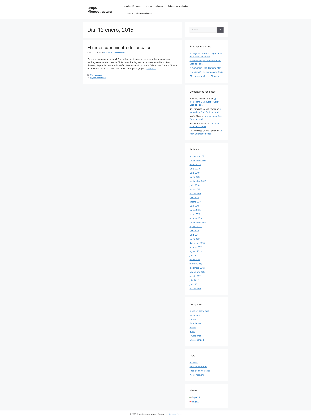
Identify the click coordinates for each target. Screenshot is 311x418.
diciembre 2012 (197, 268)
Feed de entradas (198, 366)
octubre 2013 (196, 247)
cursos (193, 319)
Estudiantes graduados (178, 6)
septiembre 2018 (198, 181)
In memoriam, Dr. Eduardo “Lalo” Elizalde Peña (204, 101)
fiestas (193, 327)
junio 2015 (194, 206)
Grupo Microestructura (99, 9)
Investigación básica (132, 6)
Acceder (194, 362)
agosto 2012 (196, 276)
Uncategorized (96, 75)
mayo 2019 (195, 177)
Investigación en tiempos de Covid (206, 72)
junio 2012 (194, 284)
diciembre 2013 (197, 243)
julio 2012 (194, 280)
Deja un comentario (98, 78)
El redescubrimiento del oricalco (119, 47)
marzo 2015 (195, 210)
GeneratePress (174, 414)
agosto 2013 (196, 251)
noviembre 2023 (198, 156)
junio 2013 (195, 255)
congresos (195, 315)
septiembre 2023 (198, 160)
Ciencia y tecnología (199, 311)
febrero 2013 (196, 264)
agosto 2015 (196, 202)
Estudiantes (195, 323)
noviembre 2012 (197, 272)
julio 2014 (194, 230)
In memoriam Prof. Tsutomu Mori (205, 68)
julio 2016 (194, 197)
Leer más (151, 68)
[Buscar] (220, 30)
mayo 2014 (195, 239)
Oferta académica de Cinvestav (205, 76)
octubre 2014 (196, 218)
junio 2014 (195, 235)
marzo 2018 (195, 193)
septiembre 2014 (198, 222)
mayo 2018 (195, 189)
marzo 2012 (195, 288)
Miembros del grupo (154, 6)
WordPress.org (197, 375)
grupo (192, 331)
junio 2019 (195, 173)
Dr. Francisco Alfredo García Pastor (139, 13)
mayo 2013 (195, 259)
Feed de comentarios (200, 371)
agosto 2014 (196, 226)
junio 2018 (194, 185)
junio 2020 (195, 169)
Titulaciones (195, 336)
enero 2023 (195, 164)
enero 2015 (195, 214)
